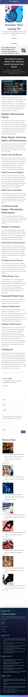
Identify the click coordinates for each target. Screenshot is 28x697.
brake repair (19, 145)
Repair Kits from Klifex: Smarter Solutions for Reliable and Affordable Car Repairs (13, 663)
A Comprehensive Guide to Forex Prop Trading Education (8, 372)
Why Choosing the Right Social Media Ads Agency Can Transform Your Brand (14, 691)
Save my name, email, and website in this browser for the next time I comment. (12, 417)
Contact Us (3, 631)
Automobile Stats (8, 84)
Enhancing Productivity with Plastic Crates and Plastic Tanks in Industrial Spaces (21, 372)
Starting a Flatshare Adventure (10, 689)
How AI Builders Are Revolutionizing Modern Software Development (13, 669)
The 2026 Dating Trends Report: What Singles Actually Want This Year (15, 533)
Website (5, 409)
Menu (15, 43)
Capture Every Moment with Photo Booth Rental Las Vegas (14, 684)
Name (4, 399)
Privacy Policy (4, 626)
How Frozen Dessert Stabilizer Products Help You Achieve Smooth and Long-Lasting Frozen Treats (14, 687)
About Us (3, 629)
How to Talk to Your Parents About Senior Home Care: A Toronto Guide (14, 478)
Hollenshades (22, 340)
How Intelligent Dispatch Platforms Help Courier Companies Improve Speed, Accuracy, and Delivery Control (9, 50)
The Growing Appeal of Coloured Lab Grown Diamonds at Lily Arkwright (15, 587)
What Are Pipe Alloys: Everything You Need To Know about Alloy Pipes (15, 551)
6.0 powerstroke (7, 230)
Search (13, 38)
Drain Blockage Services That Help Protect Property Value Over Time (14, 569)
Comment (5, 385)
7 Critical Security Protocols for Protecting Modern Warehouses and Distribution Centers (14, 497)
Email (4, 404)
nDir (16, 86)
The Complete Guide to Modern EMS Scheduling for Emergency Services (15, 516)
